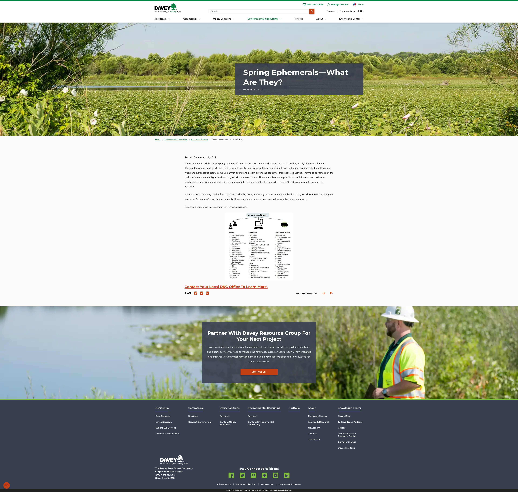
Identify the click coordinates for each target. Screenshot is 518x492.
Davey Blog (344, 416)
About (312, 408)
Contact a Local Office (168, 433)
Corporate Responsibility (352, 11)
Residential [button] (161, 19)
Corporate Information (290, 484)
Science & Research (319, 422)
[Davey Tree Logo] (174, 460)
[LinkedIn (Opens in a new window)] (286, 476)
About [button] (320, 19)
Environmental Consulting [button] (263, 19)
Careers (330, 11)
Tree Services (163, 416)
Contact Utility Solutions (228, 423)
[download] (330, 293)
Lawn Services (164, 422)
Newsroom (314, 428)
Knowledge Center (349, 408)
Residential (162, 408)
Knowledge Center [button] (350, 19)
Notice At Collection (245, 484)
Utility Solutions (229, 408)
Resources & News (199, 140)
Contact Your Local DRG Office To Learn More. (226, 287)
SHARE (188, 293)
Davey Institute (346, 448)
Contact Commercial (200, 422)
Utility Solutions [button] (222, 19)
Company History (317, 416)
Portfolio (298, 19)
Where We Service (166, 428)
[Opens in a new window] (194, 292)
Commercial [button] (190, 19)
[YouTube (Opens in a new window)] (275, 476)
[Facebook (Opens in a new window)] (231, 476)
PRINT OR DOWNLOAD (307, 293)
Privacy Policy (224, 484)
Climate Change (347, 442)
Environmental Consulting (176, 140)
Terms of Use (267, 484)
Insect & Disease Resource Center (347, 434)
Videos (341, 428)
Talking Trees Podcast (350, 422)
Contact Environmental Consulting (261, 423)
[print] (322, 293)
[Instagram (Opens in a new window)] (264, 476)
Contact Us (259, 371)
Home (158, 140)
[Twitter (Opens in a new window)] (242, 476)
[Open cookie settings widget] (6, 485)
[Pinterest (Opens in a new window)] (253, 476)
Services (192, 416)
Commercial (196, 408)
